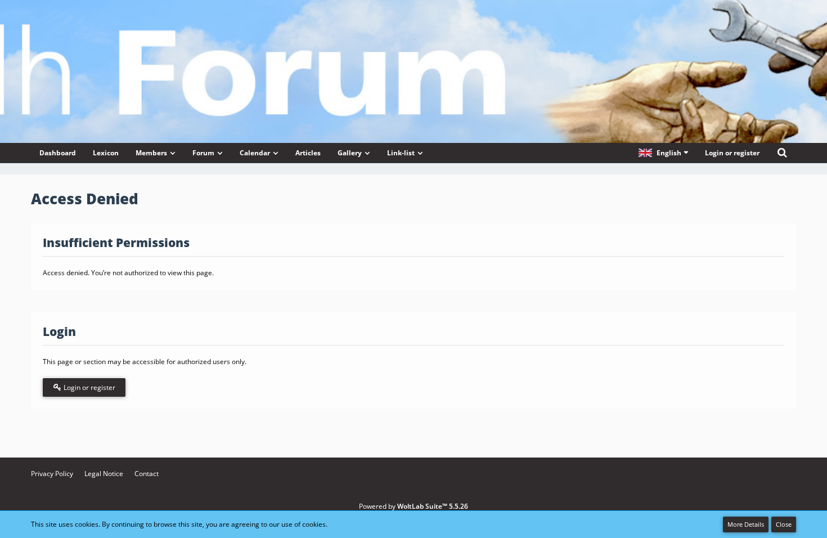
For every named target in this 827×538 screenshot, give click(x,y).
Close (784, 524)
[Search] (782, 153)
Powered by (413, 506)
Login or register (732, 153)
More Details (745, 524)
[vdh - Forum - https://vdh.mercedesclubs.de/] (413, 39)
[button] (663, 153)
